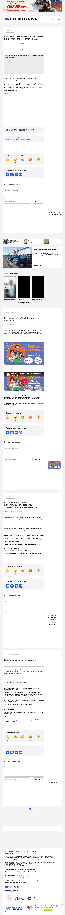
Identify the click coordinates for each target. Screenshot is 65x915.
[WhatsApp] (20, 174)
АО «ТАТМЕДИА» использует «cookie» (16, 908)
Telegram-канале (13, 130)
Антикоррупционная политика (14, 907)
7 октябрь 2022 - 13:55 (9, 664)
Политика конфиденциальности (14, 912)
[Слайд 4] (34, 269)
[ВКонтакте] (7, 174)
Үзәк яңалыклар (11, 312)
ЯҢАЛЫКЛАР (10, 497)
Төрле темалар (36, 829)
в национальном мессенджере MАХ (18, 139)
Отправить (38, 202)
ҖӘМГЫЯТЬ (10, 31)
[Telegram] (16, 174)
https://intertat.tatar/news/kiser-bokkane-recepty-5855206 (21, 720)
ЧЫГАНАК (7, 93)
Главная (26, 829)
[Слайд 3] (32, 269)
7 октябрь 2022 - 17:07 (9, 324)
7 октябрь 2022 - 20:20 (9, 43)
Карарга (48, 910)
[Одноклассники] (12, 174)
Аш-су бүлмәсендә (12, 654)
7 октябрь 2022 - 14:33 (9, 511)
